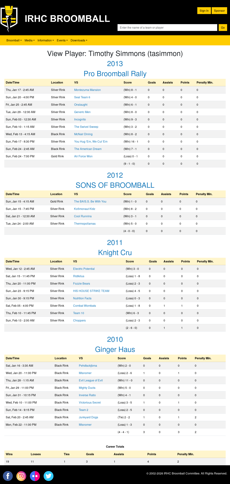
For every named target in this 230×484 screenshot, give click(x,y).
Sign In (204, 10)
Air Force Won (83, 156)
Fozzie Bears (81, 283)
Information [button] (45, 40)
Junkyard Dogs (88, 417)
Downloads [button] (78, 40)
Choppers (79, 320)
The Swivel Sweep (86, 127)
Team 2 (83, 410)
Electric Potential (84, 269)
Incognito (80, 119)
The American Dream (88, 149)
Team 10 (78, 313)
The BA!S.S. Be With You (90, 201)
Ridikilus (78, 276)
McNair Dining (83, 134)
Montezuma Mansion (87, 90)
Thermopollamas (85, 223)
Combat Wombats (84, 305)
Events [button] (61, 40)
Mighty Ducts (87, 388)
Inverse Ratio (87, 395)
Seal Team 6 (82, 97)
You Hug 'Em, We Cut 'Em (90, 141)
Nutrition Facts (82, 298)
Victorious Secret (90, 402)
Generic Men (82, 112)
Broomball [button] (13, 40)
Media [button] (29, 40)
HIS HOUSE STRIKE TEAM (91, 291)
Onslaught (80, 104)
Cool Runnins (83, 216)
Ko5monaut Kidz (84, 209)
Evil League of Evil (91, 380)
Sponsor (219, 10)
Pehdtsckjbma (88, 365)
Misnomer (85, 373)
